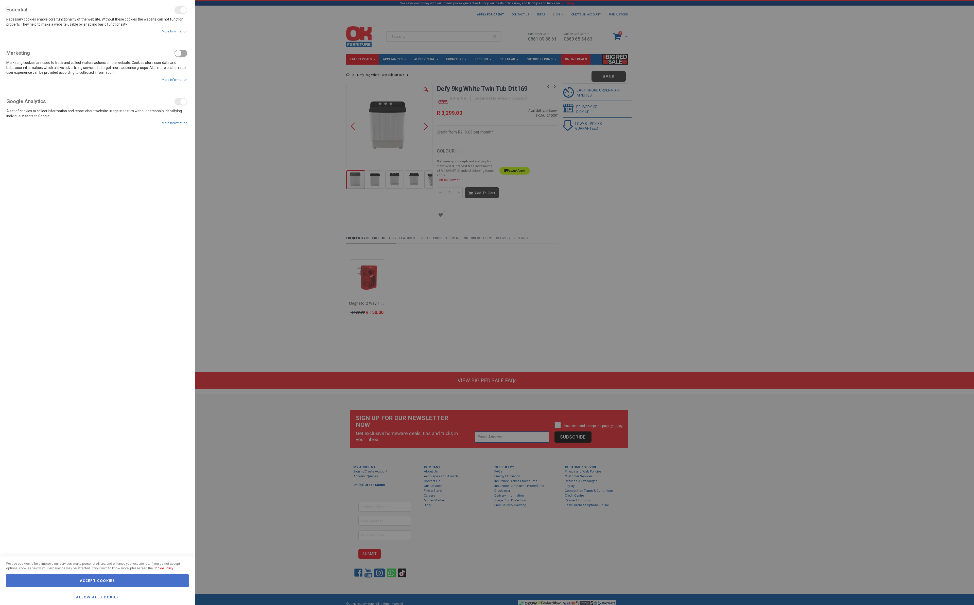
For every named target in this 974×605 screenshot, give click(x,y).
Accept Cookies (97, 580)
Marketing (181, 53)
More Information (174, 31)
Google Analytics (181, 101)
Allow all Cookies (97, 597)
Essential (181, 10)
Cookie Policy (163, 568)
